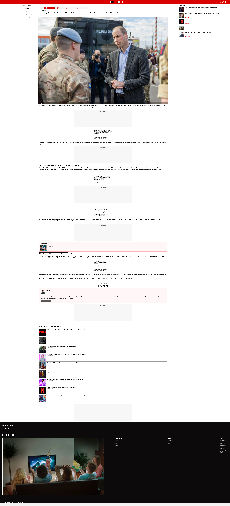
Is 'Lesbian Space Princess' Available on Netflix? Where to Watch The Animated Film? (65, 383)
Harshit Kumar (187, 11)
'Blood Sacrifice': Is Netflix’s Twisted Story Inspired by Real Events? (61, 350)
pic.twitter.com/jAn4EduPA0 (99, 212)
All (41, 8)
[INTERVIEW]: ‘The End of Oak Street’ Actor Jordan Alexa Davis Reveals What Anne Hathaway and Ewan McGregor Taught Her (204, 27)
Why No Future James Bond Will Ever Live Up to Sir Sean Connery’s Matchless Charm (201, 7)
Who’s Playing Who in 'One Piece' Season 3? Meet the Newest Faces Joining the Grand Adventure (68, 367)
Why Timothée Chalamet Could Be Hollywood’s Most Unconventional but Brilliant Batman (202, 13)
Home (5, 2)
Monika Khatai (187, 23)
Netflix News (44, 10)
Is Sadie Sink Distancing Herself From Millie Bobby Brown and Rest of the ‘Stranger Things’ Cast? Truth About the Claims (73, 375)
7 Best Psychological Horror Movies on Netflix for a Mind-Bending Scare (198, 19)
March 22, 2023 (104, 138)
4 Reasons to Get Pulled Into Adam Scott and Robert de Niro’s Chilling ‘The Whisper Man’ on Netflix (68, 342)
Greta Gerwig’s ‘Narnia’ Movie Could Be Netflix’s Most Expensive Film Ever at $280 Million (66, 358)
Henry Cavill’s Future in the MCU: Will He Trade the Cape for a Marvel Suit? (199, 32)
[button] (167, 103)
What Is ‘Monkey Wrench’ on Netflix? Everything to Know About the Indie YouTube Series (66, 400)
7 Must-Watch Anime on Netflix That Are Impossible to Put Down (61, 391)
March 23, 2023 (104, 182)
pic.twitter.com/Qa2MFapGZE (99, 135)
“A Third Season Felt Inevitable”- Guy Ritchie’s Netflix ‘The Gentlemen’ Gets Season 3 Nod (66, 334)
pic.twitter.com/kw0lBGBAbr (99, 179)
